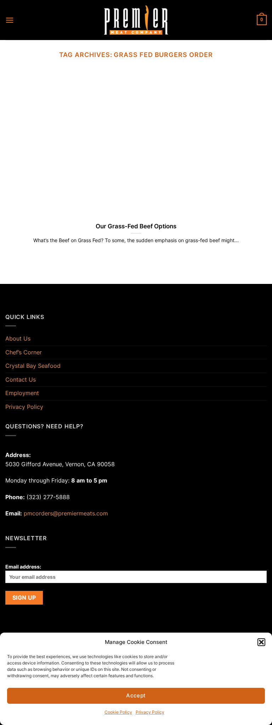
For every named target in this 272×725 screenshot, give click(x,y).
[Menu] (9, 20)
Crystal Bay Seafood (33, 365)
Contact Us (20, 379)
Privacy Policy (150, 712)
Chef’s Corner (23, 352)
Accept (136, 695)
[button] (261, 642)
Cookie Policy (118, 712)
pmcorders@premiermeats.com (66, 513)
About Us (17, 338)
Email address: (23, 567)
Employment (22, 392)
